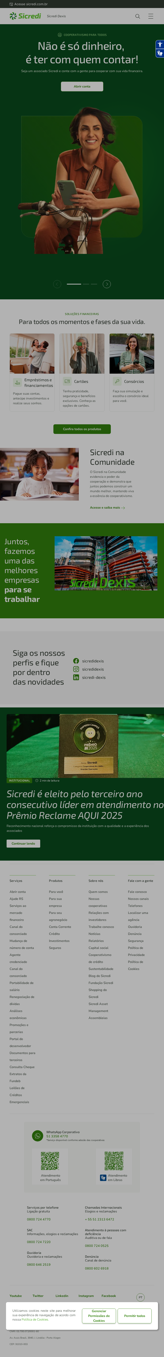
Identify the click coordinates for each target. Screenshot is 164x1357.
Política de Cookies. (35, 1319)
